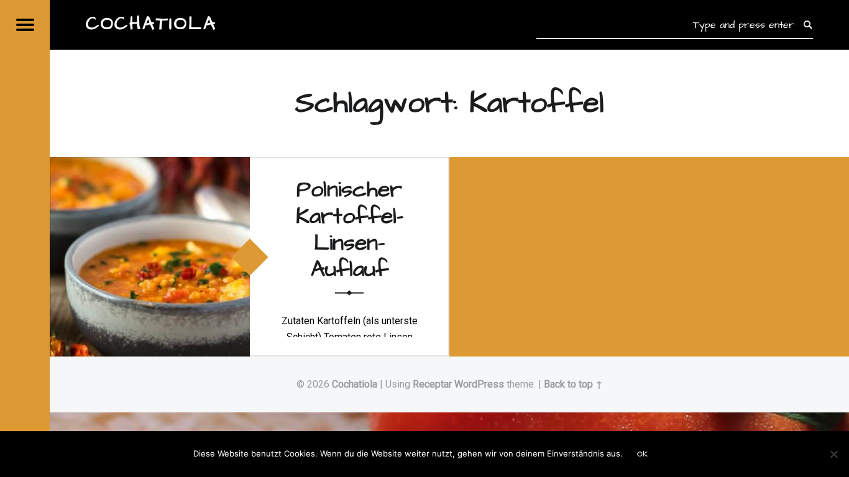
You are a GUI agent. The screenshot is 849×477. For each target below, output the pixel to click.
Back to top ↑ (573, 384)
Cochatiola (354, 384)
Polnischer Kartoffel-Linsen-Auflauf (349, 229)
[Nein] (833, 454)
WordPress (479, 384)
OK (642, 454)
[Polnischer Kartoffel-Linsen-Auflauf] (150, 165)
